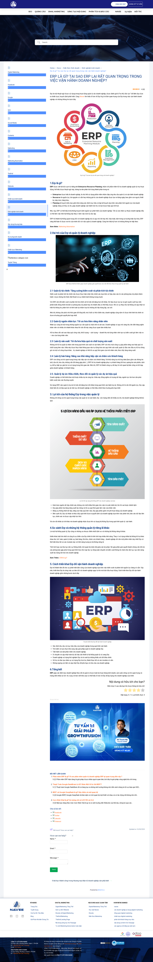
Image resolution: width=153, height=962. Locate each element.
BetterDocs (101, 890)
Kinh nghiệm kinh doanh (91, 68)
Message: (54, 858)
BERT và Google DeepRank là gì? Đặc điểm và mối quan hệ (75, 792)
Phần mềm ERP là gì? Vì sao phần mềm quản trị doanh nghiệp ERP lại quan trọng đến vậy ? (87, 777)
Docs (59, 68)
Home (52, 68)
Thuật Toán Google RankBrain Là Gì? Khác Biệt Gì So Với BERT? (77, 784)
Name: (53, 839)
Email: (52, 848)
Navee (82, 96)
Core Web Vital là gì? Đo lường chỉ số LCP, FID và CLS (73, 800)
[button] (136, 4)
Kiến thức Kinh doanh (71, 68)
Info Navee (18, 947)
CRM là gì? (63, 558)
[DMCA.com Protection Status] (105, 943)
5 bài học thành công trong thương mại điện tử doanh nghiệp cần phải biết (80, 881)
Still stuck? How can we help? (63, 830)
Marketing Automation (67, 227)
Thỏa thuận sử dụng (70, 944)
